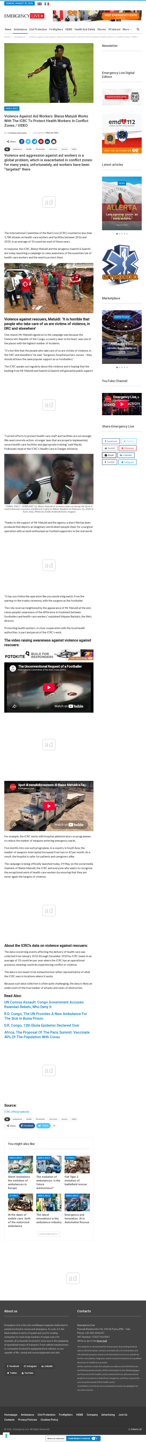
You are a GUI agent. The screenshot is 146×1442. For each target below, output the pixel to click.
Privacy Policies (27, 1419)
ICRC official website (16, 1111)
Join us (122, 1414)
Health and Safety (85, 29)
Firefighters (56, 29)
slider (74, 149)
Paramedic (40, 149)
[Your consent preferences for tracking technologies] (6, 1435)
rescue (64, 149)
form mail (102, 1340)
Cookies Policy (49, 1419)
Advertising (108, 1414)
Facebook (14, 1366)
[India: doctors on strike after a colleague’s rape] (122, 203)
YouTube (29, 1373)
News (8, 29)
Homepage (10, 1414)
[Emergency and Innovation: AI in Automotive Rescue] (77, 1202)
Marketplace (121, 317)
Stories (101, 29)
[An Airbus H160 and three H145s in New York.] (122, 337)
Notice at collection (55, 1438)
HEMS (68, 29)
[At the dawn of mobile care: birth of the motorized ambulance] (20, 1202)
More (126, 29)
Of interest (114, 29)
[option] (122, 204)
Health (29, 149)
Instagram (32, 1366)
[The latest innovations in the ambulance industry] (48, 1202)
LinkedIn (49, 1366)
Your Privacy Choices (79, 1438)
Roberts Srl (136, 1429)
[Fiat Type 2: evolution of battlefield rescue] (77, 1164)
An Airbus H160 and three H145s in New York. (121, 348)
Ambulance (20, 29)
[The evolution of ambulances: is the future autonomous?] (48, 1164)
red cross (53, 149)
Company (92, 1414)
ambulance (17, 149)
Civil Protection (38, 29)
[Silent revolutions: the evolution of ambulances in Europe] (20, 1164)
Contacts (9, 1419)
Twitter (13, 1373)
